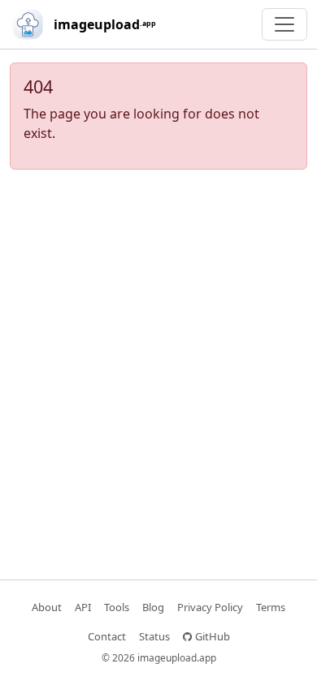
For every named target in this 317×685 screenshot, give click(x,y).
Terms (270, 607)
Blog (153, 607)
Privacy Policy (210, 607)
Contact (107, 636)
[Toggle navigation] (284, 24)
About (47, 607)
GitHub (212, 636)
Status (154, 636)
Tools (116, 607)
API (83, 607)
